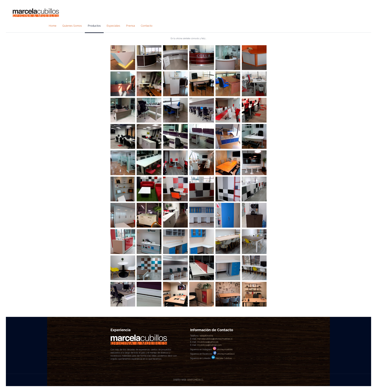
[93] (149, 189)
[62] (149, 83)
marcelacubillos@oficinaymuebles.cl (214, 339)
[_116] (227, 241)
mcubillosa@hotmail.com (209, 345)
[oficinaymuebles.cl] (36, 12)
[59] (227, 57)
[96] (227, 189)
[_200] (175, 294)
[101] (201, 215)
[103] (254, 215)
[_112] (122, 241)
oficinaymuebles (225, 349)
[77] (201, 136)
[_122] (175, 267)
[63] (175, 83)
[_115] (201, 241)
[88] (201, 162)
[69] (175, 110)
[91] (122, 189)
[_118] (254, 241)
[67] (122, 110)
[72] (227, 110)
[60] (254, 57)
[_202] (227, 294)
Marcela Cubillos (224, 358)
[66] (254, 83)
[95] (201, 189)
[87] (175, 162)
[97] (254, 189)
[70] (201, 110)
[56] (149, 57)
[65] (227, 83)
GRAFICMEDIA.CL (195, 380)
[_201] (201, 294)
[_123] (201, 267)
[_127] (122, 294)
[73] (254, 110)
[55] (122, 57)
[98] (122, 215)
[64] (201, 83)
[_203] (254, 294)
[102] (227, 215)
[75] (149, 136)
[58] (201, 57)
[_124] (227, 267)
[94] (175, 189)
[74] (122, 136)
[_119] (122, 267)
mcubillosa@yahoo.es (207, 342)
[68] (149, 110)
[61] (122, 83)
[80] (227, 136)
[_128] (149, 294)
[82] (254, 136)
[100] (175, 215)
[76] (175, 136)
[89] (227, 162)
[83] (122, 162)
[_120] (149, 267)
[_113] (149, 241)
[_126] (254, 267)
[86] (149, 162)
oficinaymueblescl (226, 354)
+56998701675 (206, 336)
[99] (149, 215)
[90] (254, 162)
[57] (175, 57)
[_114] (175, 241)
